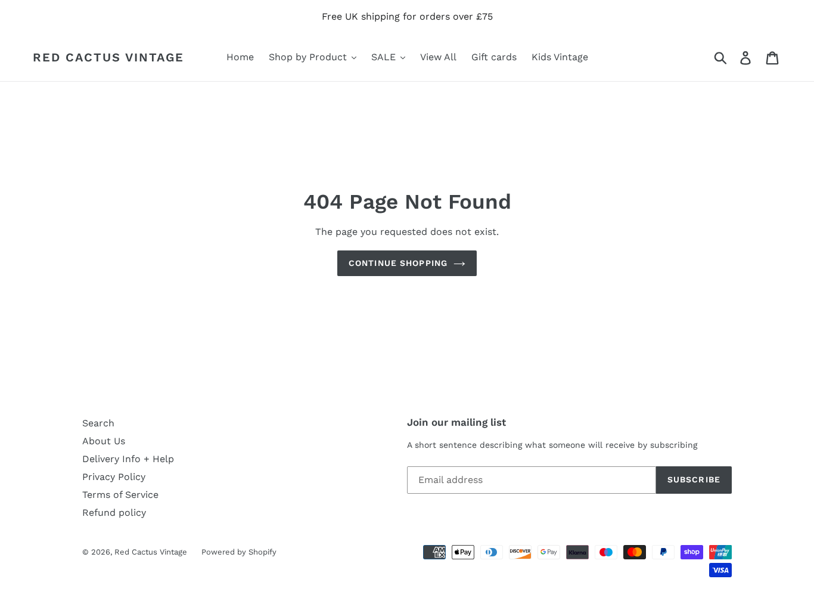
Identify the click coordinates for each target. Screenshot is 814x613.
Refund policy (114, 512)
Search (98, 423)
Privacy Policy (113, 476)
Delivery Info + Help (128, 459)
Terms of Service (120, 494)
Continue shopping (398, 263)
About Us (103, 441)
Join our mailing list (456, 422)
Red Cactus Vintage (108, 57)
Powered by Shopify (238, 551)
